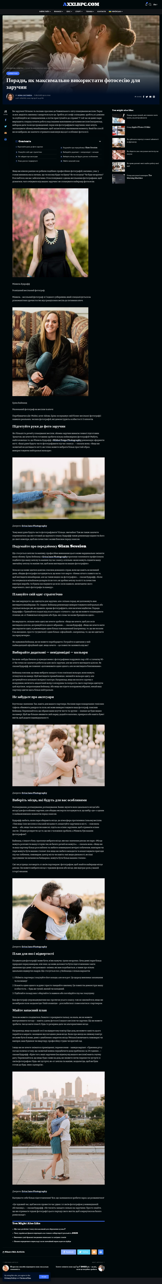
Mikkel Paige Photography (67, 440)
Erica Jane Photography (34, 526)
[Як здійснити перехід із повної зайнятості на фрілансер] (118, 142)
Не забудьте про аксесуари (28, 156)
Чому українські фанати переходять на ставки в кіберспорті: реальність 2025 (46, 1233)
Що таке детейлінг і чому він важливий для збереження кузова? (40, 1229)
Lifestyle (12, 73)
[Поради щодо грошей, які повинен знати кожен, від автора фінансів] (118, 118)
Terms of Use (25, 1278)
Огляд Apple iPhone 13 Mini (138, 127)
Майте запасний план (71, 161)
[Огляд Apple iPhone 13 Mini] (118, 130)
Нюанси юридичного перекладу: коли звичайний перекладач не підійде (42, 1241)
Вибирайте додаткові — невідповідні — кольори (81, 152)
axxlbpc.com (81, 4)
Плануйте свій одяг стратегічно (30, 152)
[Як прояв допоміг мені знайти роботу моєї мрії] (118, 167)
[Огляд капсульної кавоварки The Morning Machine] (118, 179)
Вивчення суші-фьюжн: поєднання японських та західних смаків (40, 1237)
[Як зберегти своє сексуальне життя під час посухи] (118, 155)
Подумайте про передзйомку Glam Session (80, 147)
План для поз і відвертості (28, 161)
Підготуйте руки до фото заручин (30, 147)
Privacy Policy (10, 1278)
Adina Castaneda (25, 95)
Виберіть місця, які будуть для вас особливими (80, 156)
